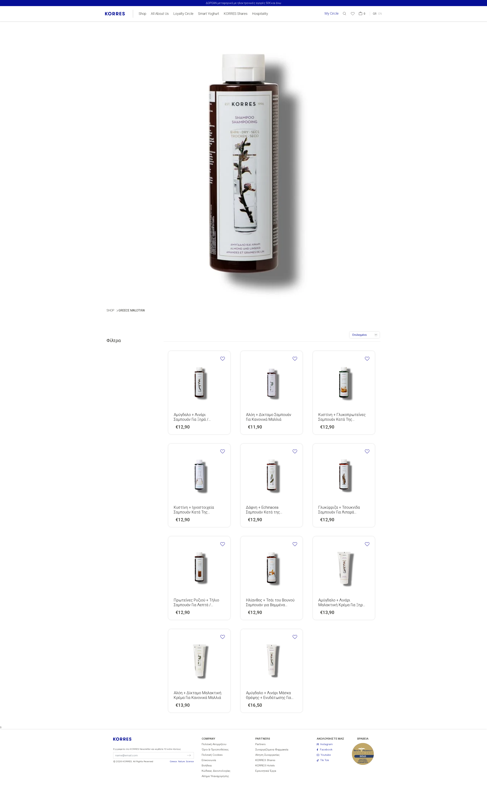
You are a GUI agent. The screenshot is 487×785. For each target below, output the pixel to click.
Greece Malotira (132, 310)
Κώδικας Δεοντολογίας (216, 771)
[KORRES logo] (115, 13)
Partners (260, 744)
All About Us (160, 13)
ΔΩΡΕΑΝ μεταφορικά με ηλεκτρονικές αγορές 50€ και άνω (243, 3)
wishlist (222, 359)
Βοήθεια (207, 765)
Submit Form (172, 755)
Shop (142, 13)
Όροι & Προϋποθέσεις (215, 749)
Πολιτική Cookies (212, 755)
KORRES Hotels (265, 765)
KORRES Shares (235, 13)
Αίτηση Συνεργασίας (267, 755)
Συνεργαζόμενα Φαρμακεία (271, 749)
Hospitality (260, 13)
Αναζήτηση (326, 29)
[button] (345, 13)
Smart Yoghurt (208, 13)
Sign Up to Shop (199, 381)
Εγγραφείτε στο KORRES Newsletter (147, 749)
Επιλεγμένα (360, 334)
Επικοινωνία (209, 760)
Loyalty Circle (183, 13)
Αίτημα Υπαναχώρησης (215, 776)
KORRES (124, 739)
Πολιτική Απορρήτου (214, 744)
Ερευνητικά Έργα (265, 771)
